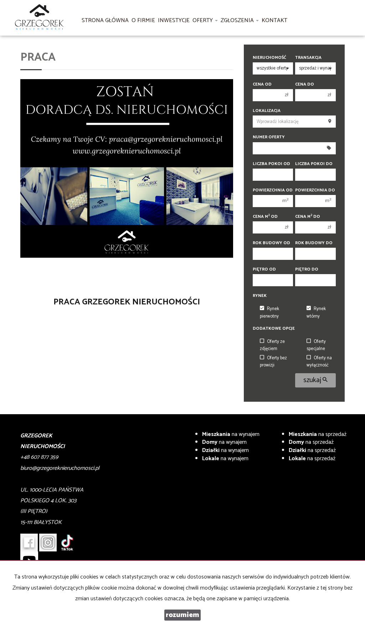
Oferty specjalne (316, 345)
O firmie (143, 20)
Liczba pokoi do (314, 164)
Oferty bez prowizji (273, 361)
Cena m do (307, 217)
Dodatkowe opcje (274, 328)
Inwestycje (174, 20)
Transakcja (308, 58)
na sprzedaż (317, 434)
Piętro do (306, 269)
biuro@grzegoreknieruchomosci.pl (59, 468)
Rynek (260, 296)
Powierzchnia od (273, 190)
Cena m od (265, 217)
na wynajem (230, 434)
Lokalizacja (267, 111)
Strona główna (105, 20)
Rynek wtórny (316, 312)
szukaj (313, 380)
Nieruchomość (269, 58)
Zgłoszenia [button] (238, 20)
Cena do (304, 84)
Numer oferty (269, 137)
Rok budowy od (271, 243)
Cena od (262, 84)
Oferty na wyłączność (319, 361)
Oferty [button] (203, 20)
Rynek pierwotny (269, 312)
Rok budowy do (314, 243)
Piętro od (264, 269)
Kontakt (274, 20)
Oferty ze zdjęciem (272, 345)
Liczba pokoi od (271, 164)
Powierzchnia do (315, 190)
